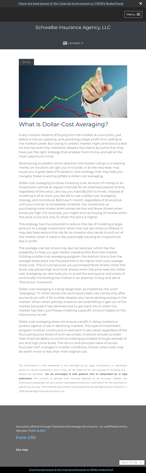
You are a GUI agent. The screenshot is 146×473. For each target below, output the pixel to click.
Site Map (22, 449)
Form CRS (26, 437)
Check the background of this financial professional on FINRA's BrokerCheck (71, 3)
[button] (133, 14)
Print (26, 62)
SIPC (43, 430)
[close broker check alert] (140, 3)
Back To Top (130, 462)
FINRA (32, 430)
